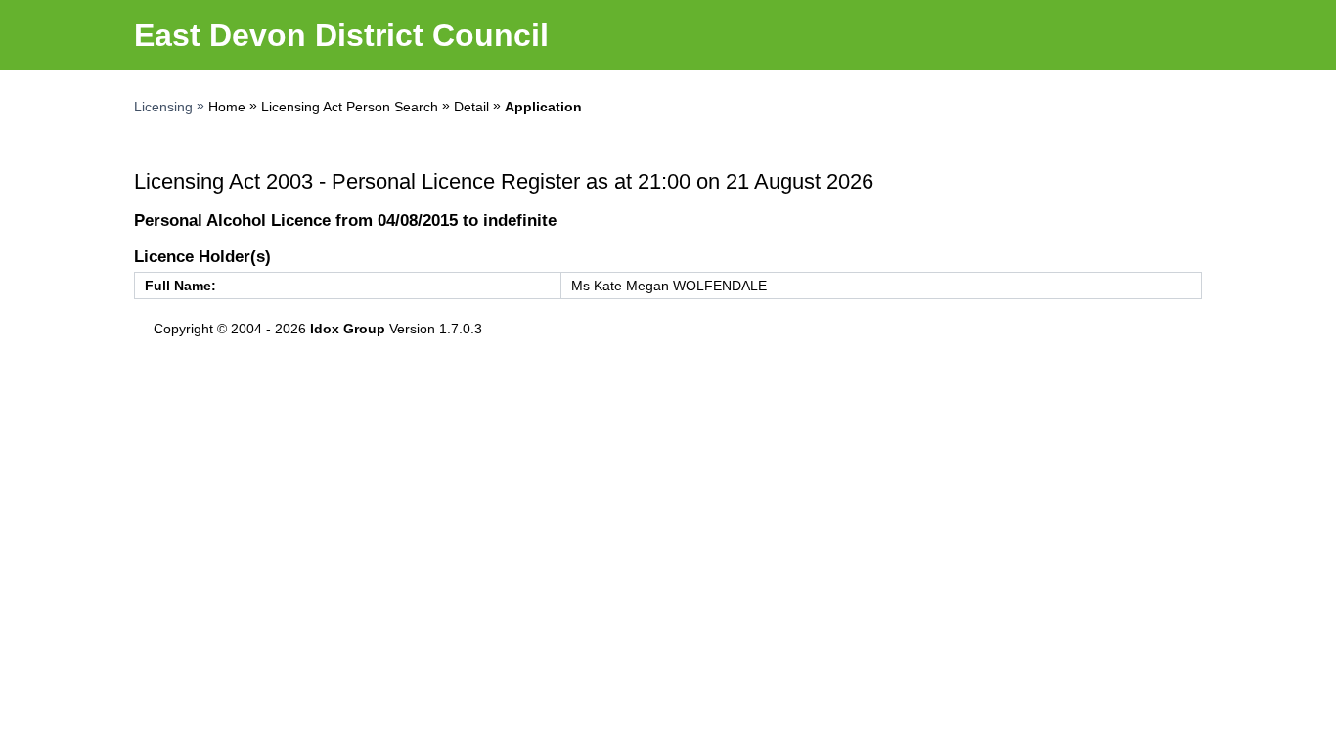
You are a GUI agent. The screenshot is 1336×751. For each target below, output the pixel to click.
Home (226, 106)
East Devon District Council (341, 35)
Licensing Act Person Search (349, 106)
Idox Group (347, 328)
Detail (471, 106)
